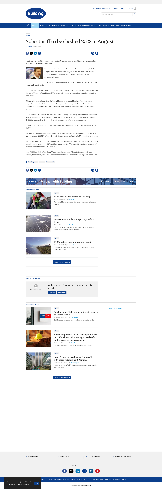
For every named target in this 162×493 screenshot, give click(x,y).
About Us (108, 479)
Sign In (131, 8)
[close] (98, 49)
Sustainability (50, 162)
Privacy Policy (84, 479)
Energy (42, 162)
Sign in (73, 49)
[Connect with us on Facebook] (64, 471)
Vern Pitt (30, 46)
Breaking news (33, 162)
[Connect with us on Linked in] (77, 471)
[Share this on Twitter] (31, 53)
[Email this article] (39, 53)
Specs (124, 479)
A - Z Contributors (93, 456)
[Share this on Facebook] (27, 53)
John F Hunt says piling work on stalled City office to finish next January (74, 358)
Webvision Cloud (86, 485)
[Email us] (84, 471)
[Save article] (96, 53)
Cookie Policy (71, 479)
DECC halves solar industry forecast (72, 241)
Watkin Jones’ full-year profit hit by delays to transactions (76, 313)
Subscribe (123, 8)
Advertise (116, 479)
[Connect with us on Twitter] (71, 471)
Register (115, 8)
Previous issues (33, 456)
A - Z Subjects (64, 456)
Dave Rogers (75, 363)
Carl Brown (74, 317)
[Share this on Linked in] (35, 53)
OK (37, 483)
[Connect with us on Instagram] (91, 471)
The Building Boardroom (101, 8)
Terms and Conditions (56, 479)
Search (134, 14)
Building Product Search (123, 456)
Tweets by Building (115, 308)
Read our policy (23, 484)
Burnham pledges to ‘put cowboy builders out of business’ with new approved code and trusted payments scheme (75, 337)
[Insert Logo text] (36, 19)
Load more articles (62, 262)
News (28, 35)
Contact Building (97, 479)
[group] (125, 25)
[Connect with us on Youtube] (97, 471)
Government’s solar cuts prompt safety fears (74, 220)
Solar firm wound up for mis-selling (72, 196)
